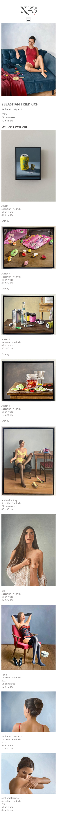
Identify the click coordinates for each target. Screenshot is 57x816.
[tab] (14, 126)
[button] (28, 19)
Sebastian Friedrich (20, 104)
